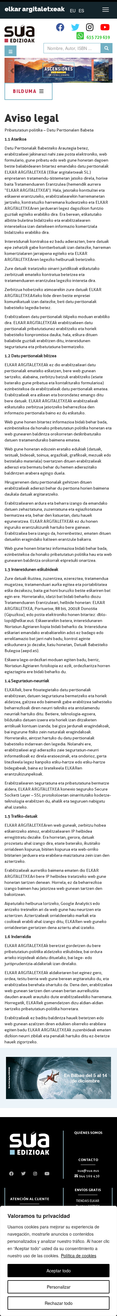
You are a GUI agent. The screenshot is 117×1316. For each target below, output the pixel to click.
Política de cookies (78, 1256)
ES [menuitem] (81, 11)
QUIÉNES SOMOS (88, 1132)
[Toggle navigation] (105, 10)
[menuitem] (72, 10)
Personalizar (58, 1287)
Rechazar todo (59, 1303)
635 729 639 (98, 37)
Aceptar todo (58, 1271)
